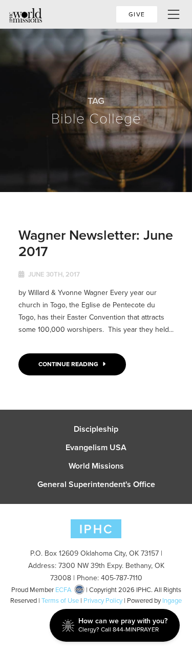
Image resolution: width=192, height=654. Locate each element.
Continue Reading (69, 364)
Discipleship (96, 429)
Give (137, 14)
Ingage (172, 600)
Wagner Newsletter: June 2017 (95, 243)
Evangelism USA (96, 448)
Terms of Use (60, 600)
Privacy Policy (102, 600)
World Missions (96, 466)
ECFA (63, 590)
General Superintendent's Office (96, 484)
